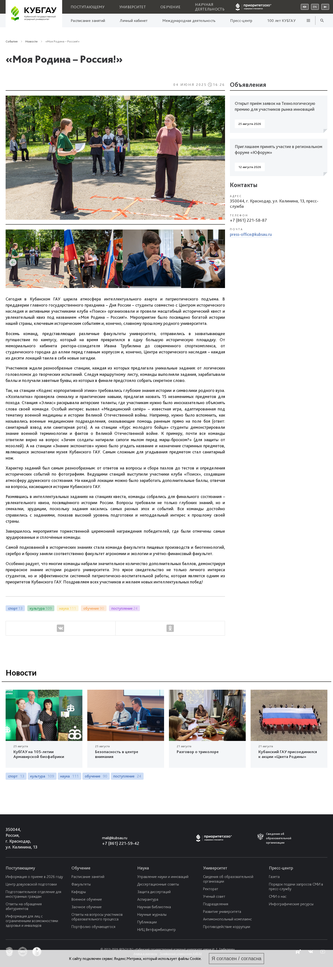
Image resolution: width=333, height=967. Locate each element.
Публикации (147, 922)
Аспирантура (147, 899)
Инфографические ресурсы (291, 904)
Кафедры (78, 891)
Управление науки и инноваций (162, 876)
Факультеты (81, 884)
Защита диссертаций (154, 891)
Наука (143, 867)
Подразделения (215, 904)
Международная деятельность (189, 20)
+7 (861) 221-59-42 (120, 843)
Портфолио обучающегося (93, 926)
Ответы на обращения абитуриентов (24, 906)
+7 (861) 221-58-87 (248, 220)
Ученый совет (214, 896)
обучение (96, 776)
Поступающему (88, 7)
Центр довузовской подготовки (31, 884)
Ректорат (210, 889)
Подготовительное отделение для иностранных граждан (33, 894)
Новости (78, 106)
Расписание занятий (88, 20)
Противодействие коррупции (226, 926)
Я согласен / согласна (236, 958)
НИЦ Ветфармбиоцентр (156, 929)
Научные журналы (151, 914)
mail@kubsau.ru (114, 838)
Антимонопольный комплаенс (227, 919)
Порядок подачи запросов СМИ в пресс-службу (296, 886)
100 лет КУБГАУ (281, 20)
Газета (274, 876)
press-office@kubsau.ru (251, 234)
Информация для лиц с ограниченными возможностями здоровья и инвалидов (32, 921)
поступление (127, 776)
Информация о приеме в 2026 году (34, 876)
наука (69, 776)
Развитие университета (222, 911)
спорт (16, 776)
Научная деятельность (210, 6)
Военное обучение (86, 899)
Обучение (170, 7)
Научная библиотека (154, 907)
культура (42, 776)
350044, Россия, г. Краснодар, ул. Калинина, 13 (17, 838)
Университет (132, 7)
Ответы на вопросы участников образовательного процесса (97, 916)
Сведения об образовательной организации (228, 879)
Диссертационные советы (158, 884)
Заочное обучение (86, 907)
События (12, 41)
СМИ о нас (277, 896)
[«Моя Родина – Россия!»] (115, 159)
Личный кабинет (133, 20)
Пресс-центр (241, 20)
